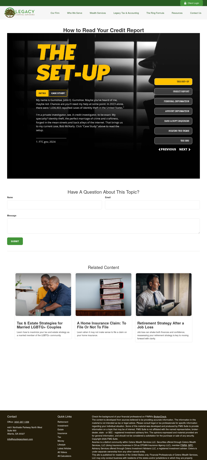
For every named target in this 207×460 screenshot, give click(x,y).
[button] (55, 12)
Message (11, 215)
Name (10, 197)
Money (61, 440)
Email (108, 197)
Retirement (63, 421)
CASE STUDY (58, 93)
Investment (63, 425)
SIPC (190, 445)
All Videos (62, 452)
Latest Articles (64, 448)
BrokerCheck (160, 416)
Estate (61, 429)
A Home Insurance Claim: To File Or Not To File (101, 324)
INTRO (42, 93)
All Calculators (64, 455)
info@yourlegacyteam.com (20, 439)
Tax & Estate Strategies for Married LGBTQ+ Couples (40, 324)
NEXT (183, 149)
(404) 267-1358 (21, 421)
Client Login (193, 3)
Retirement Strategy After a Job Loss (160, 324)
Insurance (62, 433)
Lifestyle (61, 444)
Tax (59, 436)
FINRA (183, 445)
